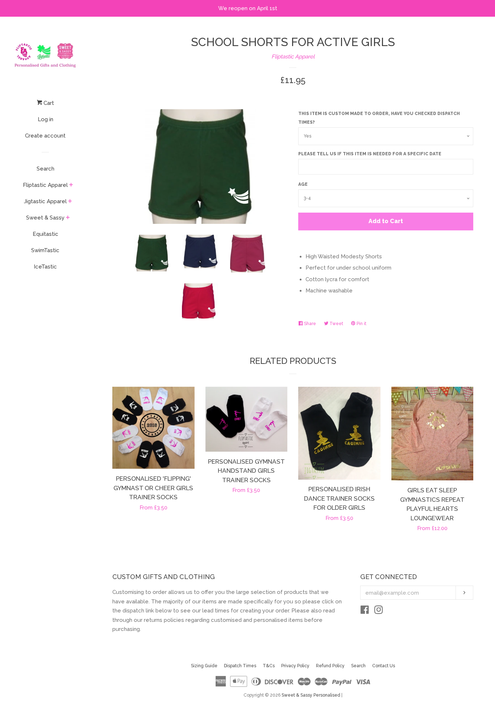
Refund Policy (330, 665)
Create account (45, 135)
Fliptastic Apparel (45, 185)
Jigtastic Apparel (45, 201)
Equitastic (45, 234)
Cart (48, 103)
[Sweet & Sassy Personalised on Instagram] (378, 611)
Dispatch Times (240, 665)
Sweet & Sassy (45, 217)
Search (45, 168)
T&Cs (269, 665)
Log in (45, 119)
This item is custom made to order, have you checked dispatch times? (379, 118)
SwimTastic (45, 250)
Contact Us (383, 665)
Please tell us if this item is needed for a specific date (369, 153)
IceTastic (45, 266)
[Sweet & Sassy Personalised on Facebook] (364, 611)
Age (303, 184)
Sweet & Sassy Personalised (311, 695)
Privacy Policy (295, 665)
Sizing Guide (204, 665)
